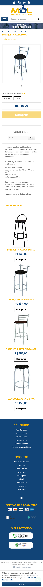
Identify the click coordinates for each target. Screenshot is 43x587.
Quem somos (21, 437)
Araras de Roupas (21, 462)
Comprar (21, 115)
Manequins (21, 475)
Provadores (21, 489)
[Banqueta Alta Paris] (21, 288)
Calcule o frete (21, 131)
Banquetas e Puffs (22, 32)
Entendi (22, 584)
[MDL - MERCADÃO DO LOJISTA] (21, 10)
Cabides (21, 465)
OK (31, 138)
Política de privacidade (21, 447)
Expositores (21, 472)
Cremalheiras (21, 469)
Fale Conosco (21, 430)
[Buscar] (39, 19)
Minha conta (21, 433)
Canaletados (21, 482)
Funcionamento (21, 444)
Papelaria (22, 486)
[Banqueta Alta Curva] (21, 387)
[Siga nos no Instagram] (21, 498)
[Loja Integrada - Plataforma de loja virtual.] (21, 567)
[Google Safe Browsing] (21, 545)
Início (4, 32)
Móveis (10, 32)
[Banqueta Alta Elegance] (21, 338)
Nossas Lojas (21, 440)
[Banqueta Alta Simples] (21, 238)
